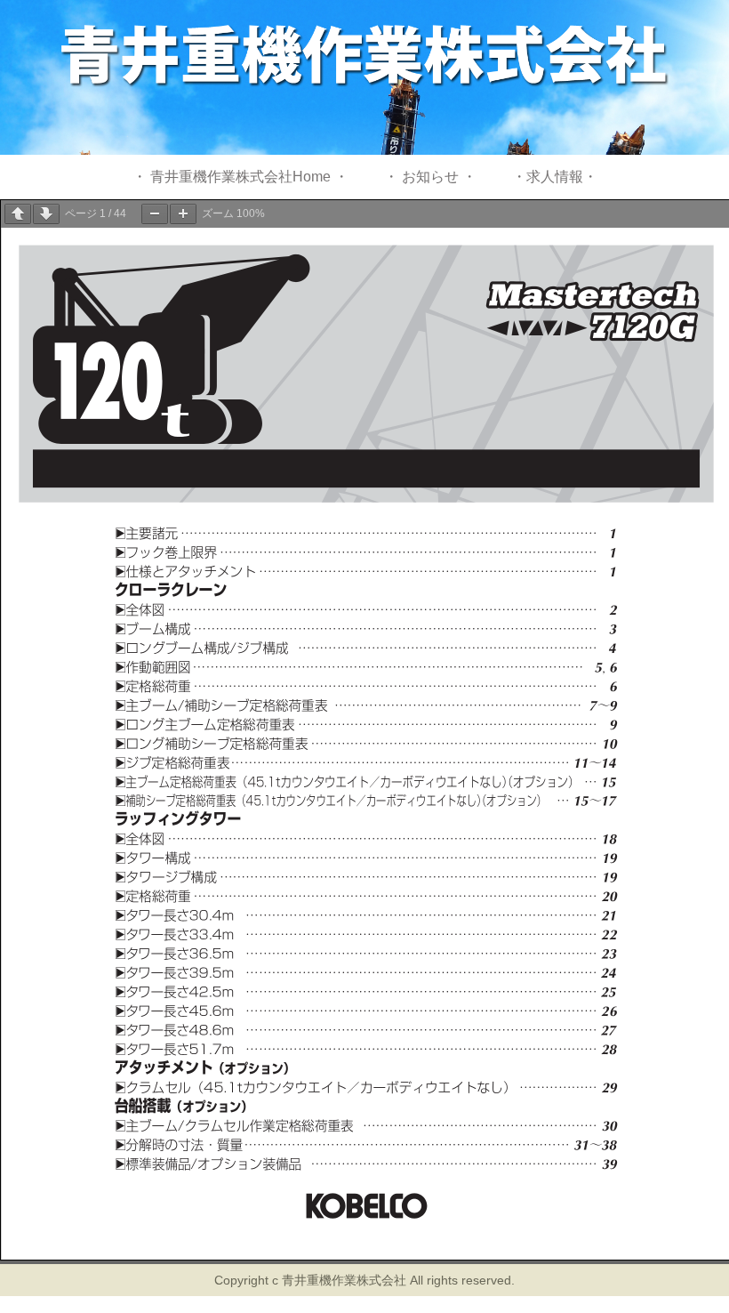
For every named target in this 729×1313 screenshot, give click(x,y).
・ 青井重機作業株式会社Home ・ (240, 176)
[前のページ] (17, 214)
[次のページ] (46, 214)
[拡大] (183, 214)
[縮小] (154, 214)
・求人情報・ (554, 176)
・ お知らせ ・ (430, 176)
